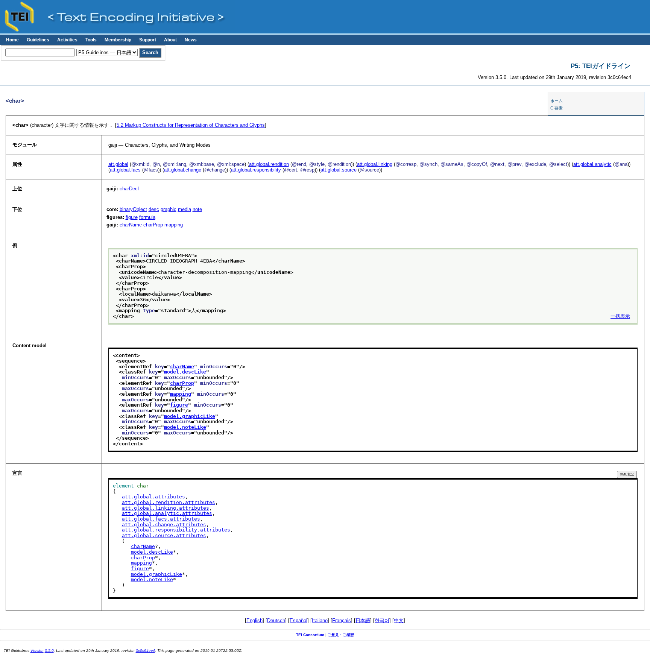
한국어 (382, 620)
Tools (91, 40)
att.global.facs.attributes (161, 519)
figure (132, 217)
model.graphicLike (189, 416)
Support (147, 40)
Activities (67, 40)
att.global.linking (374, 164)
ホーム (556, 101)
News (191, 40)
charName (131, 225)
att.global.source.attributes (164, 535)
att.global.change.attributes (164, 524)
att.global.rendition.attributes (168, 502)
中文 (399, 620)
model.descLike (185, 372)
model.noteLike (185, 427)
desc (154, 209)
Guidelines (38, 40)
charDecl (129, 188)
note (197, 209)
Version (37, 650)
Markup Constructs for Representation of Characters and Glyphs (191, 125)
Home (12, 40)
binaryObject (133, 209)
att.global (118, 164)
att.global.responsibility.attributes (176, 530)
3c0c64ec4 (145, 650)
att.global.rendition (269, 164)
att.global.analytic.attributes (167, 513)
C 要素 (556, 108)
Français (341, 620)
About (170, 40)
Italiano (320, 620)
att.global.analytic (592, 164)
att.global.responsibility (256, 170)
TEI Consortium (310, 635)
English (254, 620)
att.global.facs (125, 170)
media (184, 209)
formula (147, 217)
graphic (168, 209)
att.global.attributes (153, 497)
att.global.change (182, 170)
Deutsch (276, 620)
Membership (118, 40)
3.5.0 (49, 650)
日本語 (362, 620)
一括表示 (620, 316)
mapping (173, 225)
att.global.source (338, 170)
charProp (153, 225)
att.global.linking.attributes (165, 508)
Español (298, 620)
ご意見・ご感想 (341, 635)
